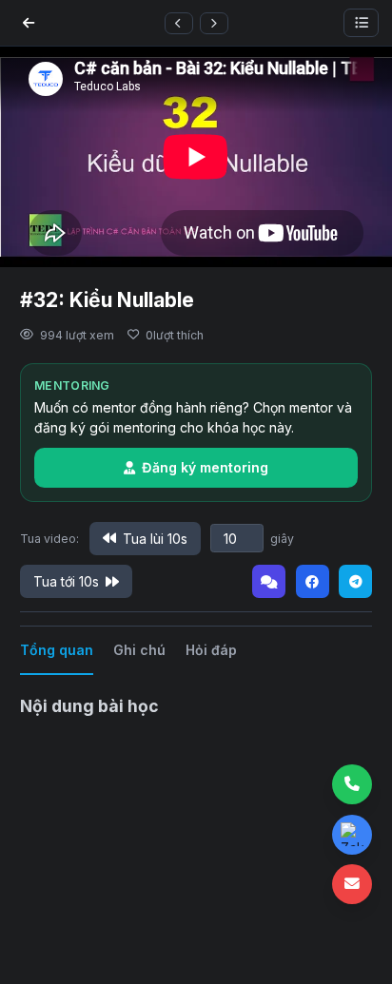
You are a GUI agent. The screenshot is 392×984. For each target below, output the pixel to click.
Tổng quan (56, 650)
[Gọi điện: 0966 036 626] (352, 784)
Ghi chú (139, 650)
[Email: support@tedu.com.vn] (352, 884)
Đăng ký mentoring (205, 467)
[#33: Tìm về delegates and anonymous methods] (214, 23)
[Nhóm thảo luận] (268, 581)
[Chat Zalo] (352, 835)
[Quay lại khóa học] (28, 23)
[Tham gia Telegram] (355, 581)
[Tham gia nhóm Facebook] (312, 581)
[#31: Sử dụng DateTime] (179, 23)
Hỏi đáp (211, 650)
